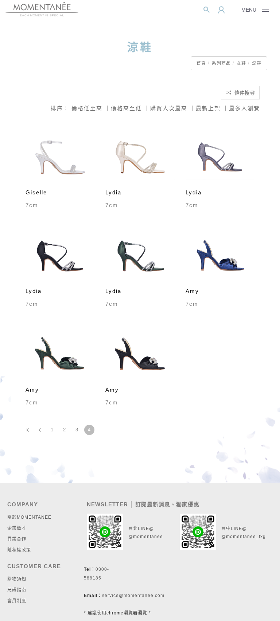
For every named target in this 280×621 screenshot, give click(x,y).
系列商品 (221, 63)
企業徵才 (16, 528)
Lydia (113, 192)
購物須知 (16, 579)
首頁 (201, 63)
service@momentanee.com (133, 595)
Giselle (36, 192)
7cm (32, 205)
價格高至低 (126, 108)
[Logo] (41, 8)
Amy (192, 291)
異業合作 (16, 539)
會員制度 (16, 601)
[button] (206, 10)
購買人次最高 (168, 108)
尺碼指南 (16, 590)
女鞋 (241, 63)
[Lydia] (139, 157)
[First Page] (27, 430)
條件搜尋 (244, 93)
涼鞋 (256, 63)
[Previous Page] (40, 430)
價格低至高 (86, 108)
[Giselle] (60, 157)
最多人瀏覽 (244, 108)
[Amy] (220, 255)
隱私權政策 (19, 550)
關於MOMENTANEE (29, 517)
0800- (102, 569)
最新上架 (208, 108)
